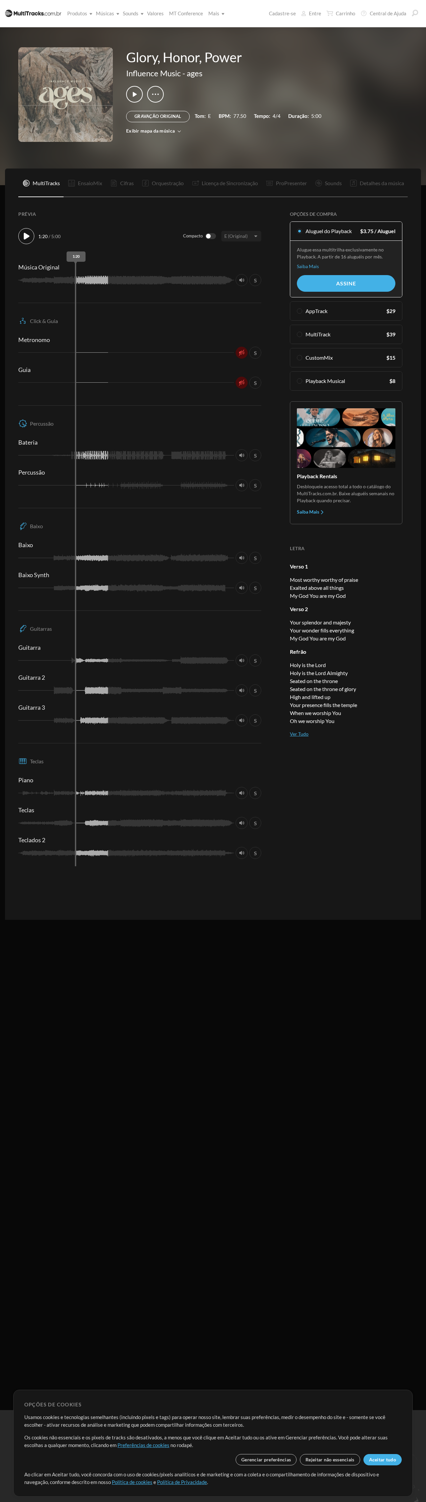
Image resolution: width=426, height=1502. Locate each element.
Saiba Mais (308, 266)
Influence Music (153, 73)
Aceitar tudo (382, 1459)
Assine (346, 283)
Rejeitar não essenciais (330, 1459)
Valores (155, 13)
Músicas (105, 13)
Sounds (130, 13)
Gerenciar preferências (266, 1459)
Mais (213, 13)
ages (194, 73)
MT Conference (186, 13)
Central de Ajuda (388, 13)
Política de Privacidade (182, 1482)
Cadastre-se (282, 13)
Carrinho (345, 13)
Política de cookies (132, 1482)
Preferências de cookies (143, 1445)
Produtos (77, 13)
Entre (315, 13)
